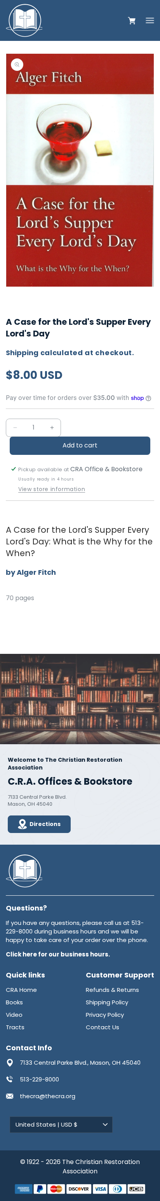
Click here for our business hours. (58, 954)
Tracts (15, 1027)
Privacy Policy (105, 1015)
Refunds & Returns (112, 990)
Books (14, 1002)
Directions (45, 824)
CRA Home (21, 990)
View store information (51, 489)
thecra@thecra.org (47, 1096)
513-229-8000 (39, 1079)
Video (14, 1015)
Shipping (22, 352)
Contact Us (102, 1027)
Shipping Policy (107, 1002)
